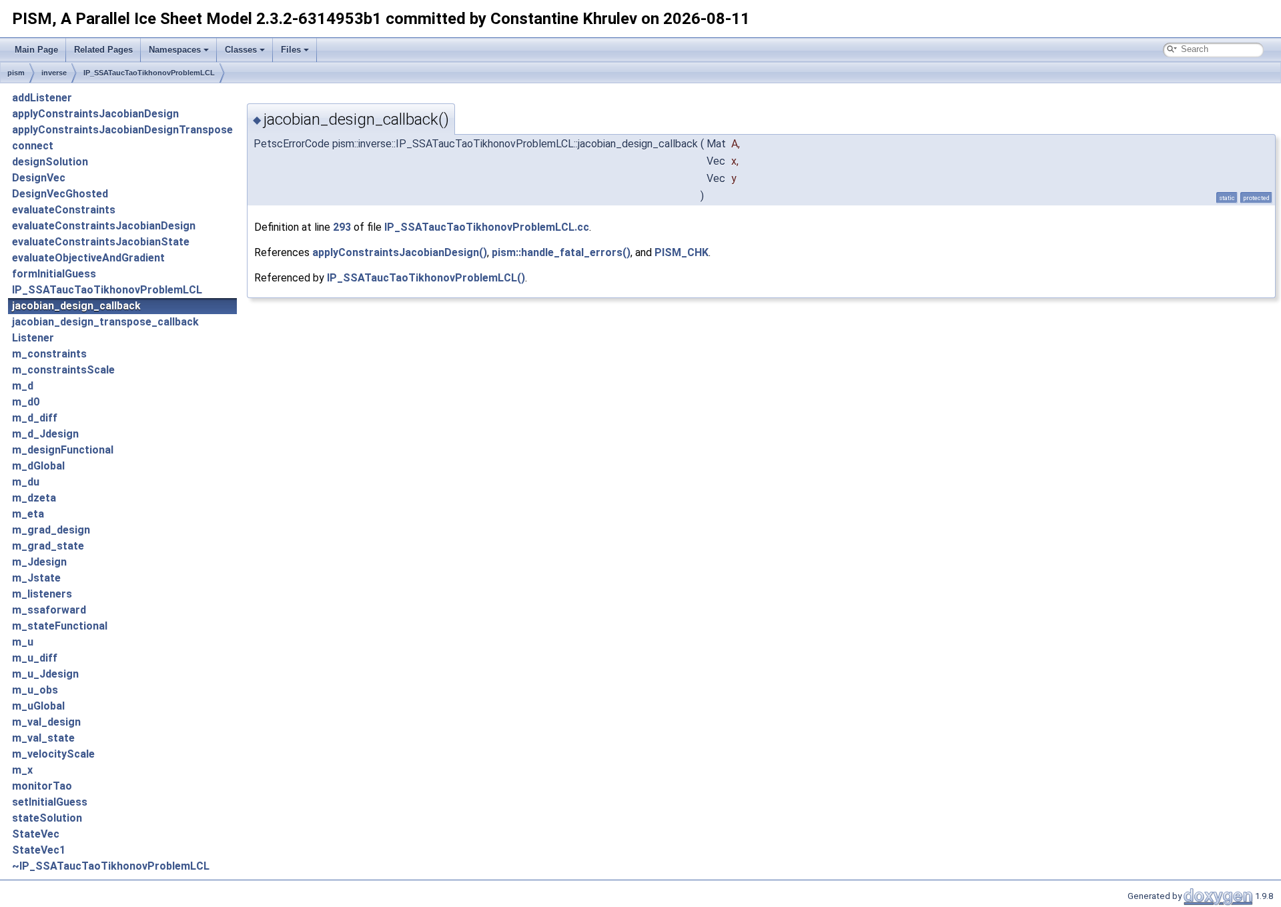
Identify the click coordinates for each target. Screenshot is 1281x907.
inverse (54, 73)
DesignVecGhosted (60, 193)
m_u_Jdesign (45, 674)
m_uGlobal (38, 706)
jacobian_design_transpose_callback (105, 321)
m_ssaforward (49, 610)
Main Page (36, 50)
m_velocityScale (53, 754)
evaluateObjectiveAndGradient (88, 257)
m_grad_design (51, 530)
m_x (22, 770)
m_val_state (43, 738)
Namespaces (175, 50)
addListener (42, 97)
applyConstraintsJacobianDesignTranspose (122, 129)
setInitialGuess (49, 802)
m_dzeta (34, 498)
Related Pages (103, 50)
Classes (241, 50)
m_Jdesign (39, 562)
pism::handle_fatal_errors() (561, 252)
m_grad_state (48, 546)
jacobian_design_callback (76, 305)
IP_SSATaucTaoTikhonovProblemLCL (149, 73)
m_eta (28, 514)
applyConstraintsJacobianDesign (95, 113)
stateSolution (47, 818)
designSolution (50, 161)
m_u (22, 642)
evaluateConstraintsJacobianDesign (103, 225)
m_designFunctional (62, 449)
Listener (33, 337)
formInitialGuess (54, 273)
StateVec (35, 834)
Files (291, 50)
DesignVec (38, 177)
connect (32, 145)
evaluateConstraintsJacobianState (100, 241)
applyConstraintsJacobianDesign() (399, 252)
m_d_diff (34, 417)
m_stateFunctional (59, 626)
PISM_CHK (682, 252)
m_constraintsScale (63, 369)
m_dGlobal (38, 466)
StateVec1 (38, 850)
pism (16, 73)
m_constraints (49, 353)
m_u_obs (35, 690)
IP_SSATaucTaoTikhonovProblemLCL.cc (486, 227)
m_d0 (25, 401)
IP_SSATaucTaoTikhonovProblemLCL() (426, 277)
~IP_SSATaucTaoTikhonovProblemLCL (110, 866)
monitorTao (42, 786)
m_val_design (46, 722)
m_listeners (42, 594)
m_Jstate (36, 578)
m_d (22, 385)
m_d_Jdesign (45, 433)
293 (342, 227)
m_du (25, 482)
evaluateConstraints (63, 209)
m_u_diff (34, 658)
